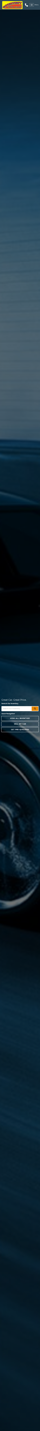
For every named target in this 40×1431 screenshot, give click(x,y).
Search (35, 709)
